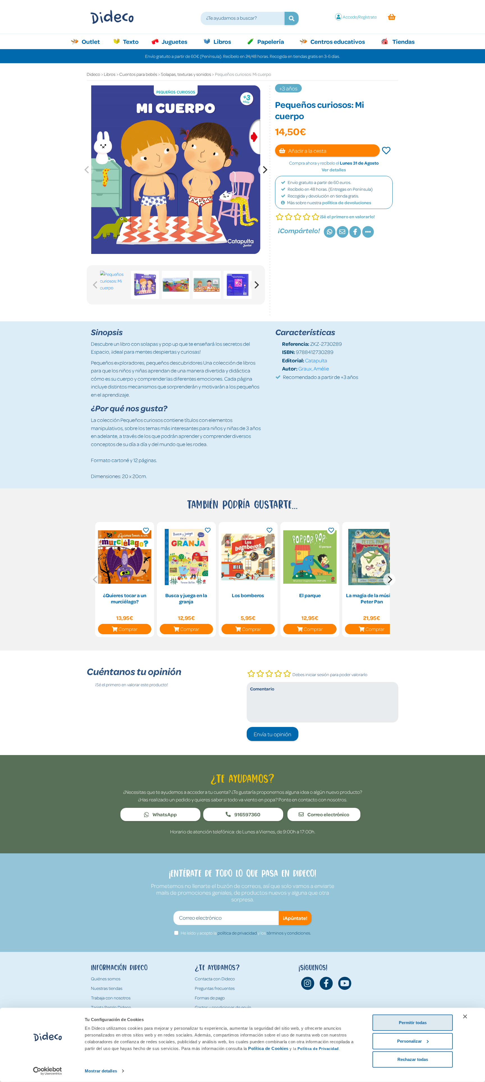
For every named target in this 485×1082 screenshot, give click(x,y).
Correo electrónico (327, 814)
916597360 (247, 814)
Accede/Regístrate (360, 17)
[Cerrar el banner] (465, 1017)
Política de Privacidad (318, 1049)
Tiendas (403, 41)
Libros (221, 41)
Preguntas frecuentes (215, 988)
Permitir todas (413, 1022)
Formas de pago (210, 998)
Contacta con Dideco (215, 978)
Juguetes (174, 41)
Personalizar (409, 1040)
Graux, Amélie (313, 368)
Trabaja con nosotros (111, 998)
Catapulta (316, 360)
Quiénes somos (105, 978)
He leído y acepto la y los (246, 933)
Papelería (270, 41)
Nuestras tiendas (106, 988)
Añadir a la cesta (306, 150)
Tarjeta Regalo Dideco (111, 1007)
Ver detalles (334, 169)
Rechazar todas (412, 1059)
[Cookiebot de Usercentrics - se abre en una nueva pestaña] (47, 1071)
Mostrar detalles (101, 1071)
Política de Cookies (268, 1048)
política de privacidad (237, 933)
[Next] (264, 169)
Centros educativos (337, 41)
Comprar (128, 629)
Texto (133, 41)
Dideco (93, 74)
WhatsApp (164, 814)
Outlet (94, 41)
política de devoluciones (346, 202)
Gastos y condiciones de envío (223, 1007)
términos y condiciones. (289, 933)
